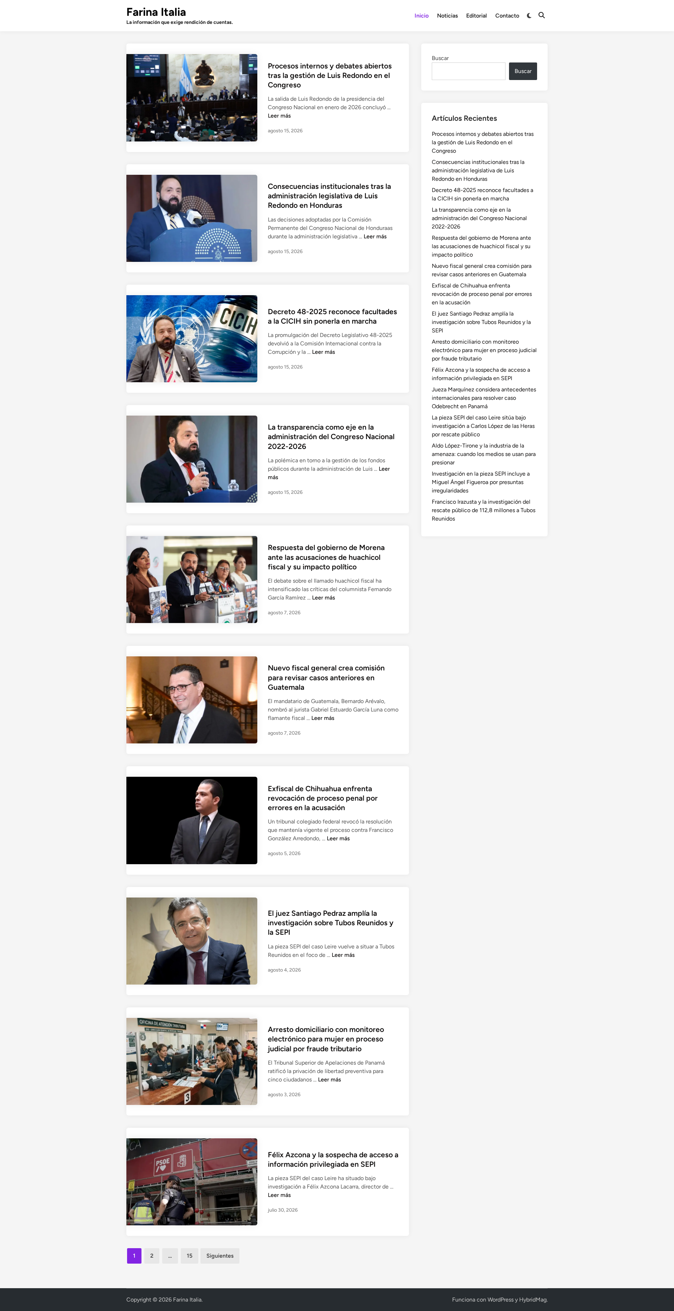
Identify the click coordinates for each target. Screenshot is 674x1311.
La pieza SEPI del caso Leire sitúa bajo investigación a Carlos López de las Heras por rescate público (483, 426)
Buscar (440, 58)
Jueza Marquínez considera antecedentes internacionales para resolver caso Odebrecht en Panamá (484, 398)
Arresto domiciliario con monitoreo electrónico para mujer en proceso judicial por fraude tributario (326, 1039)
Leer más (279, 115)
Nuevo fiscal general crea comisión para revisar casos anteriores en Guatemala (326, 677)
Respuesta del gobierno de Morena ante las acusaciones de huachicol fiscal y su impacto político (326, 557)
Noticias (447, 15)
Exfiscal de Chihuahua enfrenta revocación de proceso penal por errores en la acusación (323, 798)
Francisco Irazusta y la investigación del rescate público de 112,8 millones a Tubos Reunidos (483, 510)
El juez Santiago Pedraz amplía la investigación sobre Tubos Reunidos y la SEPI (331, 923)
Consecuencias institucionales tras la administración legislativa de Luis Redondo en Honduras (329, 196)
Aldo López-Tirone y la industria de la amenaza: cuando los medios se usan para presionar (484, 454)
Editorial (476, 15)
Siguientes (219, 1255)
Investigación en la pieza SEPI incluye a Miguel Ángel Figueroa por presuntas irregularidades (481, 482)
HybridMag (533, 1299)
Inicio (422, 15)
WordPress (501, 1299)
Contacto (507, 15)
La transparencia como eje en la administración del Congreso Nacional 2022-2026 (331, 437)
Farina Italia (156, 12)
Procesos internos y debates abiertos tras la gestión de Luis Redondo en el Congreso (330, 75)
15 (189, 1255)
